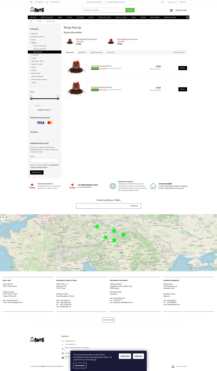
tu (95, 359)
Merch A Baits (35, 73)
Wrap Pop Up (37, 52)
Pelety (33, 67)
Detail (182, 68)
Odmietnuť (125, 356)
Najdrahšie (82, 52)
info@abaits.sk (70, 341)
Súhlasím (138, 356)
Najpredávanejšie (96, 52)
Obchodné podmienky (94, 2)
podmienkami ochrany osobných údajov (44, 166)
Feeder (33, 58)
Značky (33, 82)
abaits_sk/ (68, 353)
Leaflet (200, 270)
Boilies (33, 40)
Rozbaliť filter (43, 110)
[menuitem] (33, 17)
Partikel (33, 70)
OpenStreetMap (207, 270)
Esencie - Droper (36, 64)
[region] (108, 242)
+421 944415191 (70, 344)
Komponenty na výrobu (39, 79)
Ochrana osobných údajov (116, 2)
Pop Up (33, 43)
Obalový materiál (37, 76)
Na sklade (38, 106)
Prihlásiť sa (37, 172)
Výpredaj (34, 34)
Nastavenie (80, 365)
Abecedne (110, 52)
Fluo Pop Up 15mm (39, 49)
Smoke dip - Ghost (37, 61)
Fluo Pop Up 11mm (39, 46)
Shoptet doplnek (213, 270)
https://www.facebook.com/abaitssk (77, 348)
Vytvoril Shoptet (181, 366)
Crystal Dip (35, 55)
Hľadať (130, 10)
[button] (134, 205)
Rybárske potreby (37, 37)
